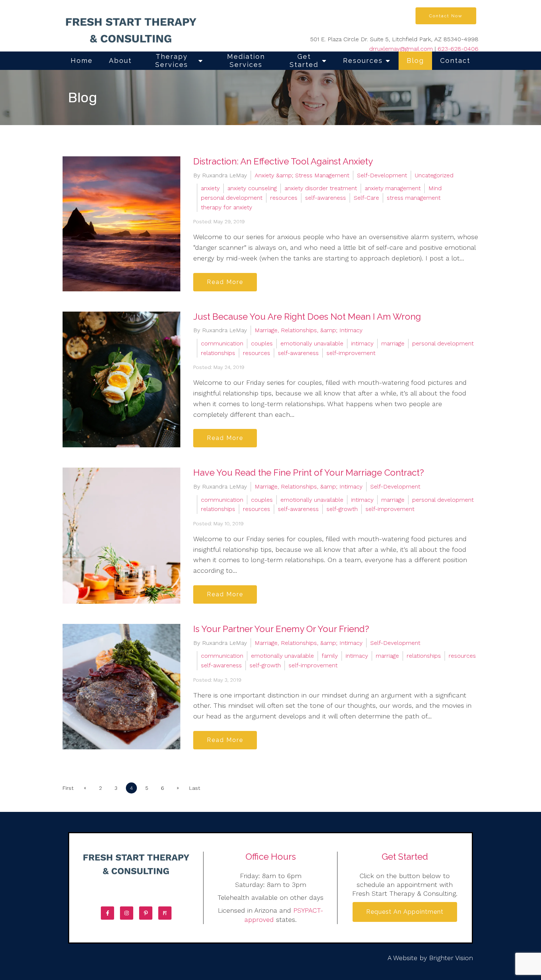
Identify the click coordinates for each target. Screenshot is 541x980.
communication (222, 343)
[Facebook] (107, 913)
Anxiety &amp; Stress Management (302, 175)
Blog (415, 60)
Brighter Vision (451, 958)
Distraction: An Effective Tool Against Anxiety (283, 161)
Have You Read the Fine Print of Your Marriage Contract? (308, 472)
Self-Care (366, 197)
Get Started (304, 60)
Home (82, 60)
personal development (231, 197)
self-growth (342, 508)
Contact (455, 60)
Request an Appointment (404, 911)
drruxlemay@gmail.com (401, 48)
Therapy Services (171, 60)
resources (283, 197)
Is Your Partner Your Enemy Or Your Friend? (281, 629)
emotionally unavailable (311, 343)
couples (262, 343)
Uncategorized (434, 175)
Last (194, 788)
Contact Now (446, 15)
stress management (414, 197)
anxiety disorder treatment (320, 188)
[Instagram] (126, 913)
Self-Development (382, 175)
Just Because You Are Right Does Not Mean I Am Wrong (307, 316)
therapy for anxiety (226, 207)
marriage (392, 343)
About (120, 60)
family (330, 655)
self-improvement (350, 352)
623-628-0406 (458, 48)
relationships (218, 352)
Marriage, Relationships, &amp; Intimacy (309, 330)
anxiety (210, 188)
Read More (225, 281)
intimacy (362, 343)
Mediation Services (246, 60)
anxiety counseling (252, 188)
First (68, 788)
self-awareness (325, 197)
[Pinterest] (145, 913)
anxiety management (393, 188)
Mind (435, 188)
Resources (363, 60)
